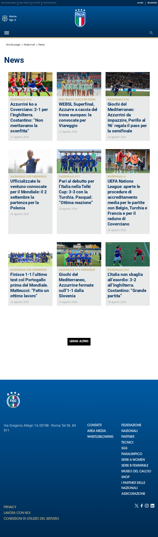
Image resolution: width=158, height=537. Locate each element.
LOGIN (140, 3)
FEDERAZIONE (131, 425)
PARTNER (127, 437)
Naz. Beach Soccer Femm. (77, 99)
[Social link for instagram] (147, 516)
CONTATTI (94, 425)
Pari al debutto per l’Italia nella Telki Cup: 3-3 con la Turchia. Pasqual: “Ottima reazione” (76, 192)
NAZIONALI (129, 431)
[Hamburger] (6, 32)
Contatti (36, 3)
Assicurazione (50, 3)
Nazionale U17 (69, 176)
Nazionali (29, 45)
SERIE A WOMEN (133, 460)
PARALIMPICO (131, 454)
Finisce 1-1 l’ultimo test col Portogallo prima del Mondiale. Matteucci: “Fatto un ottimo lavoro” (29, 285)
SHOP (125, 477)
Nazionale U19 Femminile (77, 270)
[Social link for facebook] (142, 516)
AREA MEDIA (96, 431)
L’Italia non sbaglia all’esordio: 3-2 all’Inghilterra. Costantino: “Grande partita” (127, 285)
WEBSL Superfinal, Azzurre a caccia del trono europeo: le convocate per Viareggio (78, 115)
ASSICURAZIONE (133, 494)
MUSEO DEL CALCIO (136, 471)
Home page (13, 45)
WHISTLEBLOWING (100, 437)
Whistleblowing (8, 3)
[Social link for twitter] (137, 516)
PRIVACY (10, 507)
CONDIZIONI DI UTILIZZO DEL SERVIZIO (31, 519)
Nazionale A (117, 176)
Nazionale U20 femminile (28, 176)
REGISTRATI (152, 3)
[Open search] (151, 32)
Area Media (24, 3)
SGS (124, 448)
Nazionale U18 (118, 99)
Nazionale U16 (20, 99)
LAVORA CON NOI (17, 513)
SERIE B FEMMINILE (134, 465)
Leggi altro (79, 341)
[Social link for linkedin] (152, 516)
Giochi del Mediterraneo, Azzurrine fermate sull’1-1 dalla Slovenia (76, 285)
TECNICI (127, 442)
